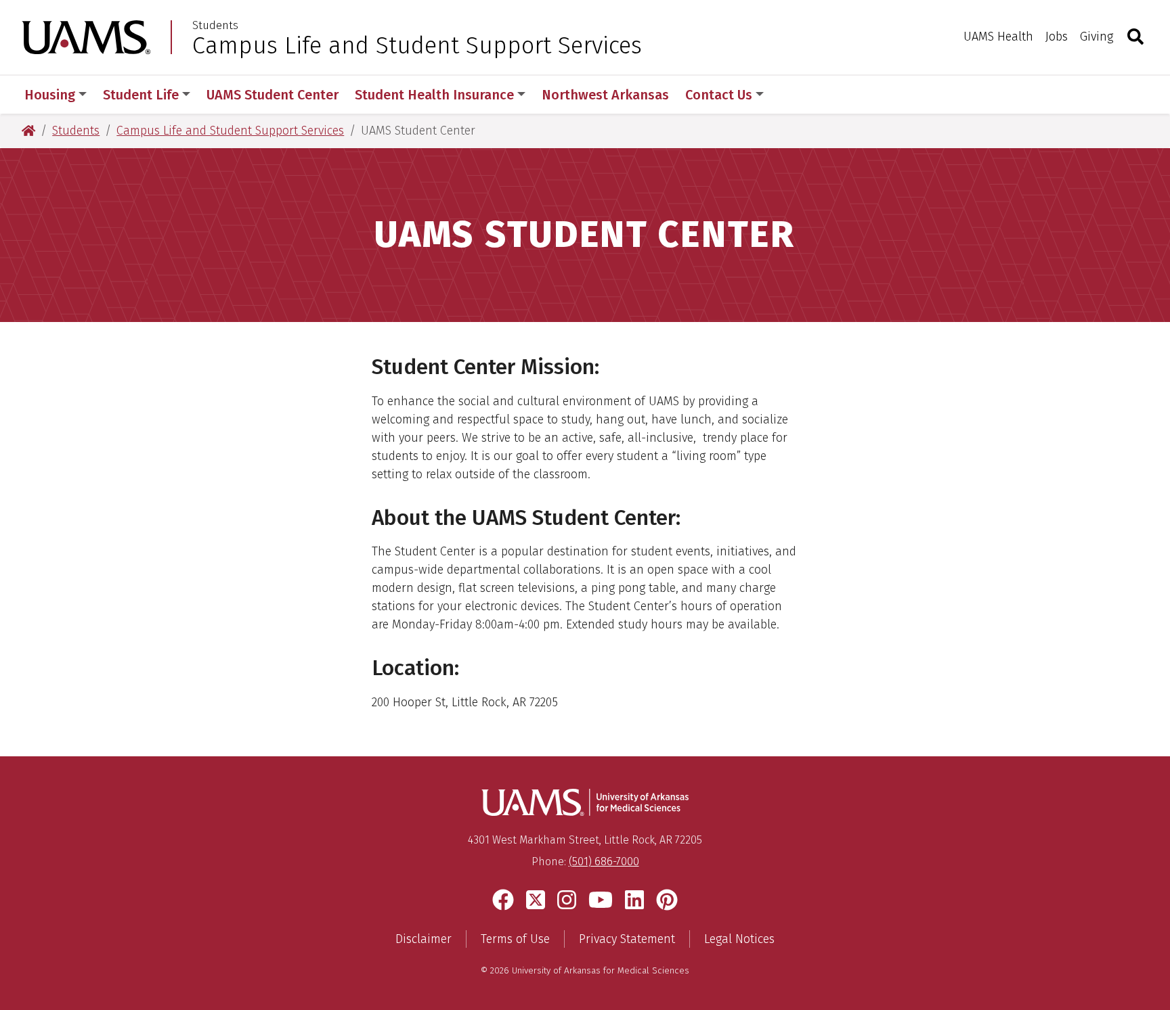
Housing (49, 95)
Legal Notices (739, 939)
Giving (1096, 36)
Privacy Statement (627, 939)
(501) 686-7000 (604, 861)
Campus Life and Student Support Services (417, 45)
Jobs (1056, 36)
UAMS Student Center (273, 95)
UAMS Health (998, 36)
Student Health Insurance (434, 95)
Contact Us (718, 95)
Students (215, 25)
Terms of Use (515, 939)
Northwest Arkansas (605, 95)
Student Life (141, 95)
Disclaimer (423, 939)
